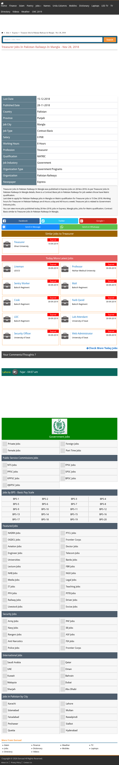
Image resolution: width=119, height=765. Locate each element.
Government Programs (49, 169)
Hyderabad (71, 730)
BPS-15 (74, 514)
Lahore (69, 703)
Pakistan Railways (47, 175)
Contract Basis (45, 130)
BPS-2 (45, 499)
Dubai (68, 682)
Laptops (95, 6)
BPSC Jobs (70, 478)
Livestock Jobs (15, 606)
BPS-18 (45, 519)
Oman (68, 669)
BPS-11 (74, 509)
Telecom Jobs (73, 553)
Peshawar (13, 723)
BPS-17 (16, 519)
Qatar (68, 662)
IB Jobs (69, 627)
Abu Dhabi (70, 689)
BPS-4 (103, 499)
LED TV (104, 6)
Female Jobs (14, 450)
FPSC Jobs (70, 465)
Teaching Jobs (73, 586)
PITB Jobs (71, 593)
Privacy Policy (16, 762)
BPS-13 (16, 514)
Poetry (30, 6)
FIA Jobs (70, 641)
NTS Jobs (12, 465)
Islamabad (13, 710)
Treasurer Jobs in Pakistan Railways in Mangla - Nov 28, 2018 (43, 33)
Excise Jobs (71, 606)
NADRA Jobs (14, 533)
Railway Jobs (14, 600)
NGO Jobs (71, 573)
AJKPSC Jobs (13, 485)
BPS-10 (45, 509)
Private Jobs (14, 443)
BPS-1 (16, 499)
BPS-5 (16, 504)
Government (44, 162)
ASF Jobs (70, 634)
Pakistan (41, 111)
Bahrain (69, 675)
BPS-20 (103, 519)
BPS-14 (45, 514)
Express (15, 33)
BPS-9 (16, 509)
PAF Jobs (70, 621)
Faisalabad (13, 717)
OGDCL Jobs (14, 539)
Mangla (41, 124)
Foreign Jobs (72, 443)
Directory (5, 11)
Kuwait (11, 675)
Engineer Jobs (15, 553)
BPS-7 (74, 504)
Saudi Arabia (14, 662)
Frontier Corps (73, 539)
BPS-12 (103, 509)
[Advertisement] (59, 22)
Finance (13, 6)
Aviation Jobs (15, 546)
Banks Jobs (71, 559)
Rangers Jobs (15, 634)
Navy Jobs (13, 627)
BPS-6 (45, 504)
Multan (69, 710)
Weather (25, 11)
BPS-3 (74, 499)
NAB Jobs (13, 573)
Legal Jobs (71, 579)
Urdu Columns (60, 6)
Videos (16, 11)
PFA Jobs (12, 593)
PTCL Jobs (71, 533)
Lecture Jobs (14, 566)
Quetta (11, 730)
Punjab (41, 118)
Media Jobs (14, 579)
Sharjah (11, 689)
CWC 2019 (37, 11)
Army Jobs (13, 621)
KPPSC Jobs (13, 478)
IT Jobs (11, 586)
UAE (9, 669)
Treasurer (42, 150)
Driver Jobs (71, 600)
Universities (14, 559)
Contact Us (28, 762)
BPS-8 (103, 504)
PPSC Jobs (12, 471)
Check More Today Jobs (103, 348)
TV (111, 6)
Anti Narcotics (15, 641)
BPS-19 (74, 519)
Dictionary (84, 6)
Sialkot (69, 723)
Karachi (12, 703)
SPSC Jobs (70, 471)
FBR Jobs (70, 566)
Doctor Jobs (72, 546)
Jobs (38, 6)
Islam (21, 6)
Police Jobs (13, 648)
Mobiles (73, 6)
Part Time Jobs (73, 450)
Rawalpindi (71, 717)
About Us (4, 762)
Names (47, 6)
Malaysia (12, 682)
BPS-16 (103, 514)
